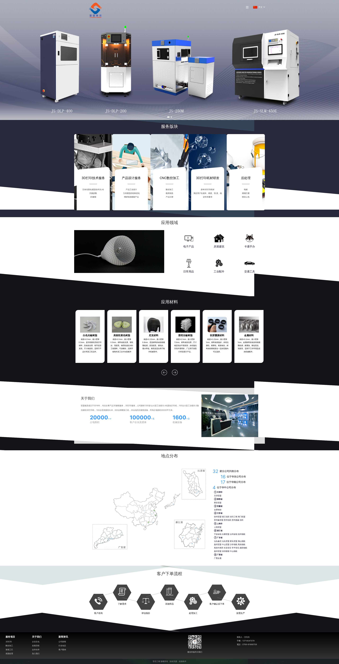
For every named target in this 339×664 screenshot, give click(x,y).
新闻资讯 (63, 636)
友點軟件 (182, 661)
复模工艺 (9, 649)
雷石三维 (156, 661)
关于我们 (37, 636)
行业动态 (62, 645)
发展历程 (35, 645)
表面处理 (9, 653)
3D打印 (9, 641)
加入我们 (35, 653)
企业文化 (35, 641)
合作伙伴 (35, 649)
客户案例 (62, 649)
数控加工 (9, 645)
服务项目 (10, 636)
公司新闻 (62, 641)
